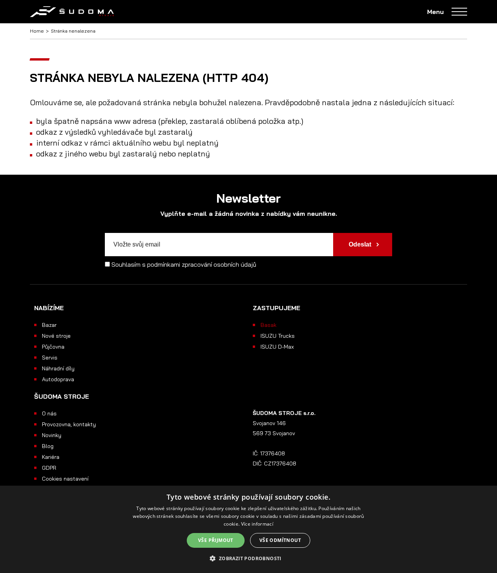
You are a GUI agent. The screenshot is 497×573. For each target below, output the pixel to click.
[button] (248, 559)
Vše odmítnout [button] (280, 540)
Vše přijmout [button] (215, 540)
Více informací (257, 524)
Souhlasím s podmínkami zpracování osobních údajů (183, 264)
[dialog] (248, 529)
